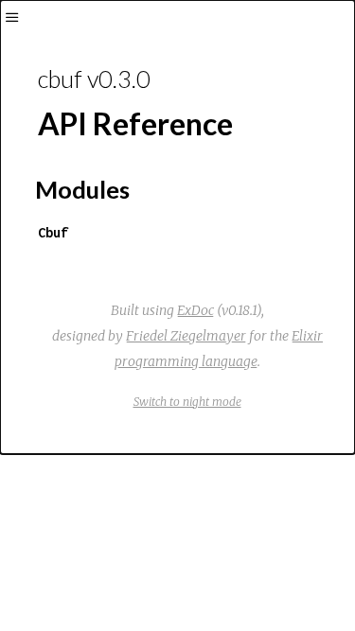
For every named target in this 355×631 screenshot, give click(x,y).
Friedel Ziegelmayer (186, 335)
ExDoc (195, 310)
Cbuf (53, 232)
